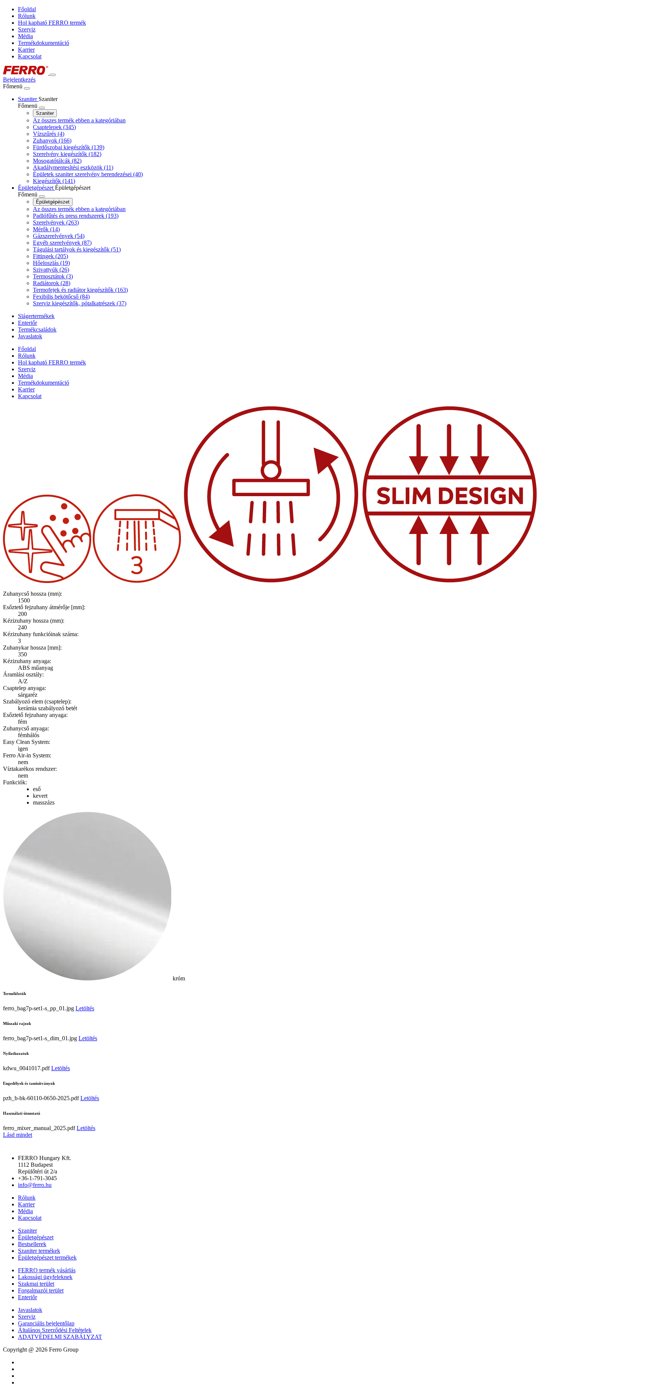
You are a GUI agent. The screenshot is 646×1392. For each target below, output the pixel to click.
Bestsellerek (32, 1244)
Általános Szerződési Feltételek (55, 1330)
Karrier (26, 49)
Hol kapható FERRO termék (52, 22)
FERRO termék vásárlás (47, 1270)
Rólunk (27, 16)
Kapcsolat (29, 56)
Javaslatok (30, 1310)
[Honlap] (26, 73)
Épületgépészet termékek (47, 1257)
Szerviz (27, 29)
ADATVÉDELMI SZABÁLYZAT (60, 1337)
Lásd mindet (17, 1135)
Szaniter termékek (39, 1251)
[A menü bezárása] (27, 88)
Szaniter (45, 113)
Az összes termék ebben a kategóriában (79, 120)
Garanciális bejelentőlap (46, 1323)
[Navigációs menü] (53, 75)
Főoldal (27, 9)
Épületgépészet (53, 202)
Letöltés (85, 1008)
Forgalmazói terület (41, 1290)
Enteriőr (27, 1297)
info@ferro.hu (35, 1185)
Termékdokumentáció (43, 43)
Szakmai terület (36, 1283)
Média (25, 36)
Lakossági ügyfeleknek (45, 1277)
